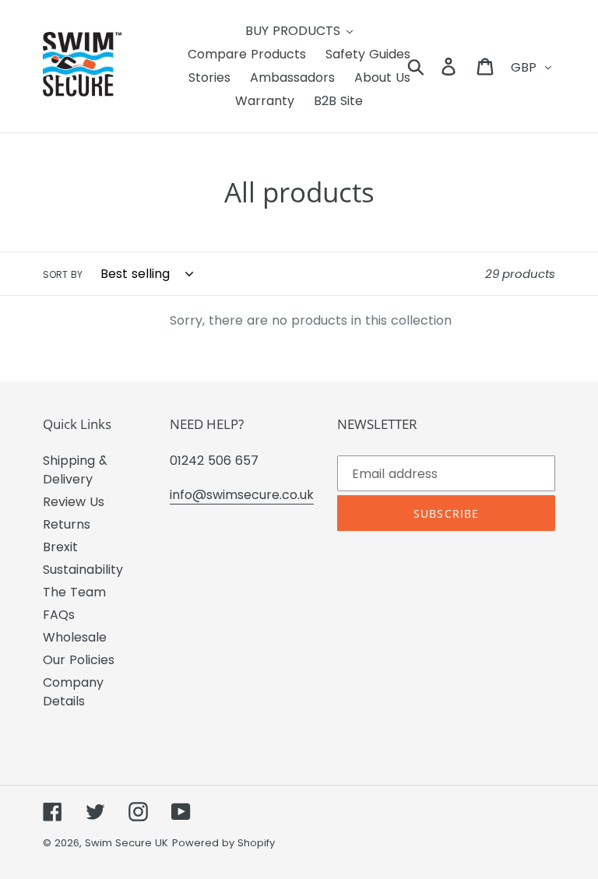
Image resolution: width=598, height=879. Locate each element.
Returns (66, 524)
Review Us (73, 502)
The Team (74, 592)
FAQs (59, 615)
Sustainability (83, 569)
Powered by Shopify (223, 842)
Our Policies (78, 660)
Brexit (60, 547)
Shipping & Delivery (75, 470)
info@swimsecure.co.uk (242, 495)
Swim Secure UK (126, 842)
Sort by (63, 274)
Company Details (73, 691)
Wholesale (75, 637)
